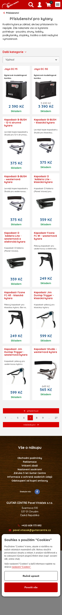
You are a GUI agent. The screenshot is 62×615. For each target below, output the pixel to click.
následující (29, 424)
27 (56, 417)
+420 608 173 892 (32, 525)
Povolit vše (31, 587)
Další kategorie (13, 52)
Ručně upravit (31, 576)
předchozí (32, 410)
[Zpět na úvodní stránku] (10, 4)
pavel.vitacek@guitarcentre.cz (32, 530)
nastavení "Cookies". (21, 567)
